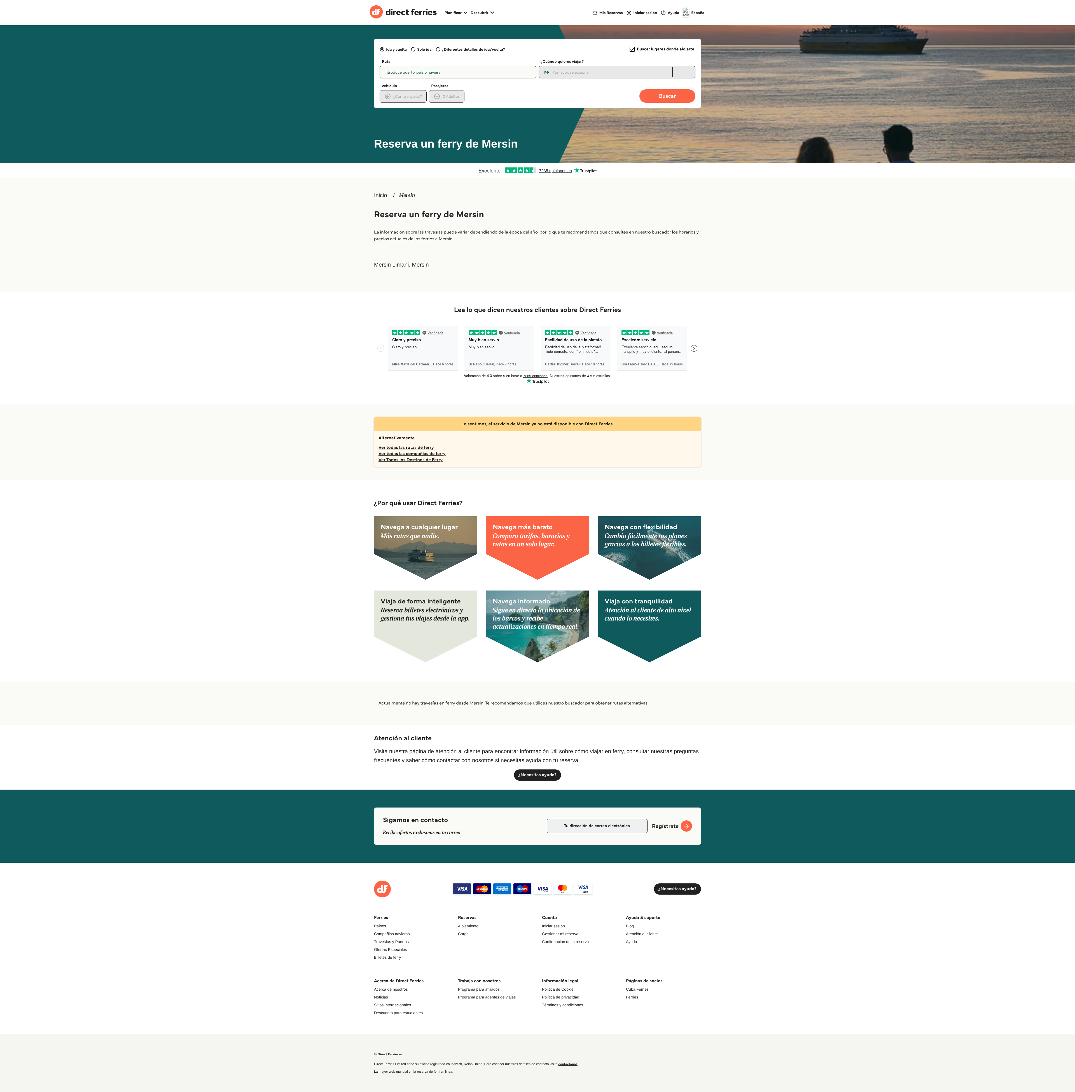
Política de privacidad (560, 997)
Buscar (667, 96)
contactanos (567, 1064)
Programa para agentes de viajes (487, 997)
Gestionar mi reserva (560, 934)
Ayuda (631, 941)
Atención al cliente (642, 934)
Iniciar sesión (553, 926)
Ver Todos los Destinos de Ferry (410, 460)
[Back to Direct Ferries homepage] (403, 12)
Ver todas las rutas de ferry (406, 447)
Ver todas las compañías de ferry (412, 453)
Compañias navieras (392, 934)
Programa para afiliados (479, 989)
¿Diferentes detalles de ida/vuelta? (473, 49)
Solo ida (424, 49)
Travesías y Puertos (391, 941)
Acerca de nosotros (391, 989)
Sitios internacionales (392, 1005)
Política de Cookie (558, 989)
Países (380, 926)
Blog (630, 926)
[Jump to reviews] (537, 170)
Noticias (381, 997)
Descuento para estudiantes (398, 1013)
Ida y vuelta (396, 49)
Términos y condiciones (562, 1005)
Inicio (380, 195)
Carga (463, 934)
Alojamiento (468, 926)
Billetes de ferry (387, 957)
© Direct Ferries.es (388, 1054)
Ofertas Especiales (390, 949)
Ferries (632, 997)
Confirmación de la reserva (565, 941)
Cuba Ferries (637, 989)
